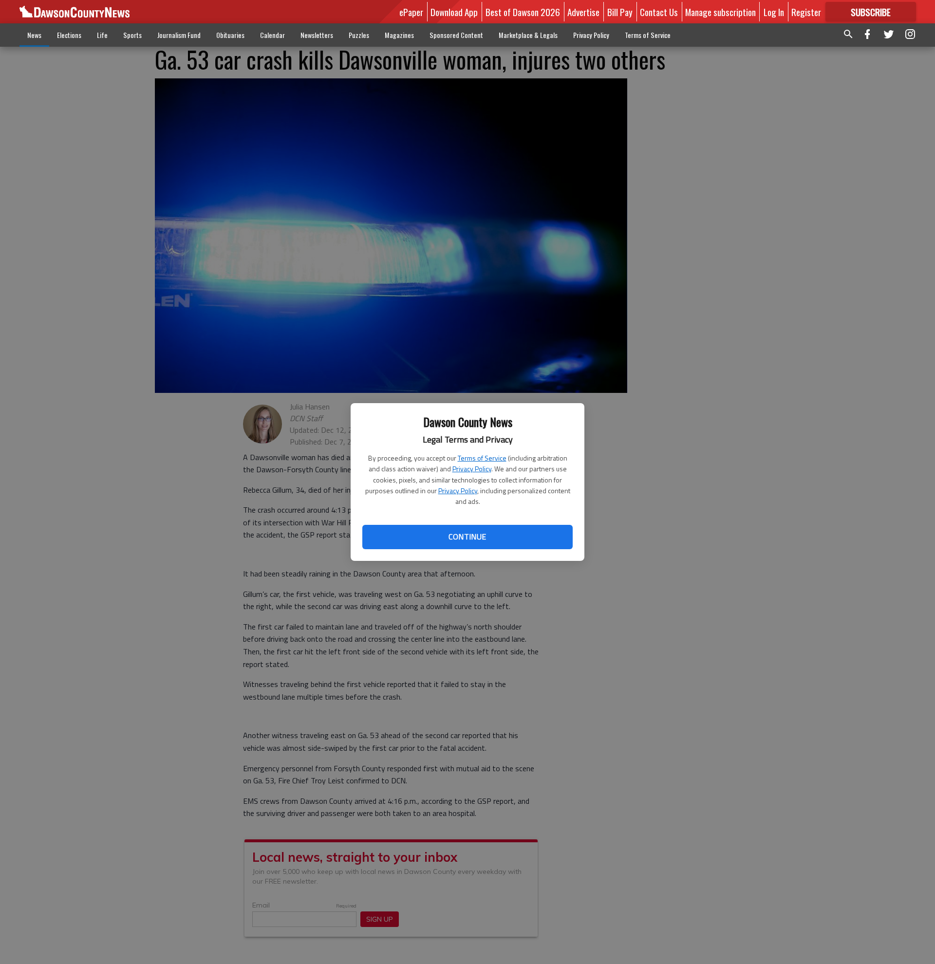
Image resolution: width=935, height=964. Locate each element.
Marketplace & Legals (528, 35)
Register (806, 11)
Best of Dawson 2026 (523, 11)
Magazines (399, 35)
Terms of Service (482, 458)
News (34, 35)
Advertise (583, 11)
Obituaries (230, 35)
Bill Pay (620, 11)
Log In (774, 11)
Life (102, 35)
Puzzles (359, 35)
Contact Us (659, 11)
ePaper (411, 11)
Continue (467, 536)
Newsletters (316, 35)
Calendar (272, 35)
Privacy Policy (471, 468)
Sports (132, 35)
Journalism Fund (179, 35)
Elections (69, 35)
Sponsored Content (456, 35)
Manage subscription (720, 11)
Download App (454, 11)
